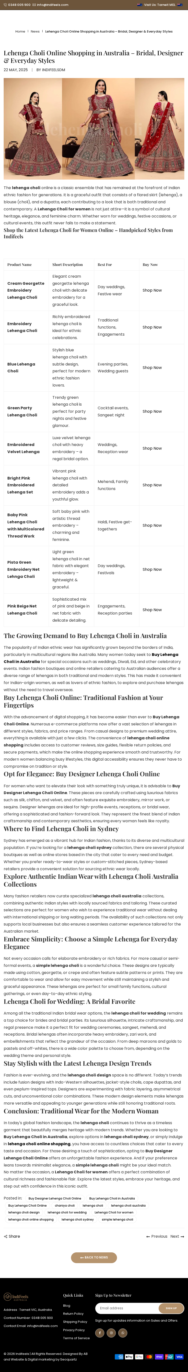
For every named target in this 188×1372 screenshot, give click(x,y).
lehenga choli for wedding (67, 1212)
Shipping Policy (75, 1321)
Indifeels (13, 236)
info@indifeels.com (52, 5)
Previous (159, 1236)
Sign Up (171, 1308)
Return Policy (73, 1313)
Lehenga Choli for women (114, 1212)
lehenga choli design (24, 1212)
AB (85, 1353)
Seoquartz (68, 1359)
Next (174, 1236)
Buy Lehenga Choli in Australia (112, 1198)
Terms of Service (76, 1338)
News (35, 31)
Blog (66, 1305)
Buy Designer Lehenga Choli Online (55, 1198)
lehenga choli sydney (78, 1219)
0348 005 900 (19, 5)
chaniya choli (65, 1205)
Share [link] (14, 1236)
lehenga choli (93, 1205)
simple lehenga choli (117, 1219)
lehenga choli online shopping (31, 1219)
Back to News (96, 1257)
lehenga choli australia (128, 1205)
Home (20, 31)
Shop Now (152, 290)
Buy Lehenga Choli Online (27, 1205)
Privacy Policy (74, 1330)
